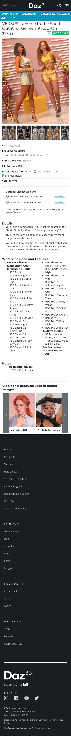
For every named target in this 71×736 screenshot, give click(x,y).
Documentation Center (16, 493)
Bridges (8, 568)
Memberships (11, 531)
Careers (8, 561)
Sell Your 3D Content (15, 479)
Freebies (8, 636)
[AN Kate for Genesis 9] (49, 410)
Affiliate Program (13, 486)
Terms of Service (38, 719)
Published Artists (13, 643)
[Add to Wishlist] (49, 33)
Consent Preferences (15, 508)
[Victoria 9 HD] (22, 410)
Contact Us (10, 457)
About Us (9, 546)
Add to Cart (60, 33)
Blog (6, 538)
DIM (56, 171)
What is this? (59, 196)
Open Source (11, 501)
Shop (7, 629)
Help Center (10, 471)
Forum (7, 606)
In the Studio (11, 591)
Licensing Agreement (15, 719)
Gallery (7, 598)
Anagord (15, 145)
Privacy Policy (56, 719)
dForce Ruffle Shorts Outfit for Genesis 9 (25, 155)
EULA (7, 723)
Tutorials (8, 464)
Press (7, 553)
